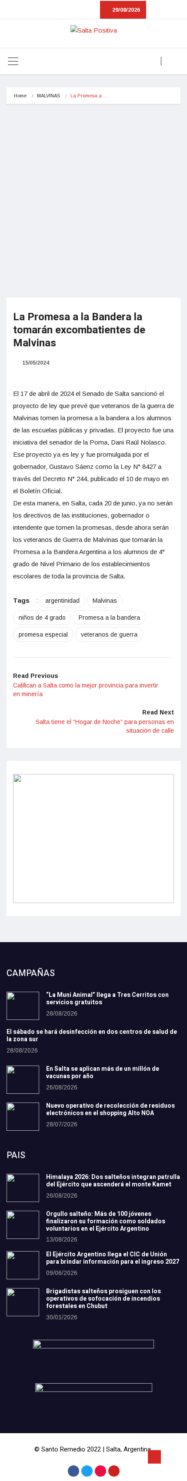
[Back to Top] (154, 1457)
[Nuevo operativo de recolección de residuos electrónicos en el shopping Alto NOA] (23, 1116)
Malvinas (105, 600)
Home (20, 95)
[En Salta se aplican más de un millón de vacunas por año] (23, 1080)
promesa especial (43, 634)
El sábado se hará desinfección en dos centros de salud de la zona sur (92, 1035)
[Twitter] (87, 1471)
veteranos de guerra (109, 634)
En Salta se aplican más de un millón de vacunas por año (102, 1072)
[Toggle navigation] (13, 61)
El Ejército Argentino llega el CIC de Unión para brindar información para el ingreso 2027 (112, 1258)
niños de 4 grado (42, 617)
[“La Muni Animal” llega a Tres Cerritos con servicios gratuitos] (23, 1006)
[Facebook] (73, 1471)
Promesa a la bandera (109, 617)
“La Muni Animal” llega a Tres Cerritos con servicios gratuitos (107, 998)
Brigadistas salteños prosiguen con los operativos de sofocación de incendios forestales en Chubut (103, 1299)
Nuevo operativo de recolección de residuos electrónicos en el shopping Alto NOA (110, 1109)
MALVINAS (48, 95)
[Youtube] (114, 1471)
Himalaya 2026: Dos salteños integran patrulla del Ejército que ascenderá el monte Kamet (113, 1180)
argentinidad (62, 600)
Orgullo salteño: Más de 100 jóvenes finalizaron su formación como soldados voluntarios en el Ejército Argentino (105, 1221)
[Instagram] (100, 1471)
